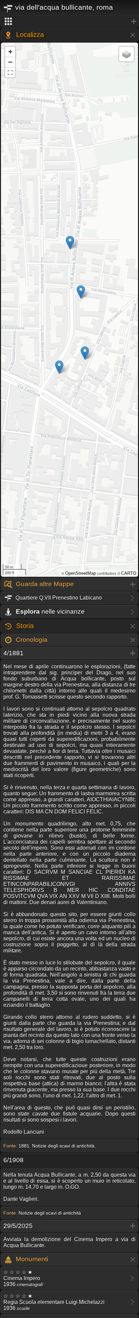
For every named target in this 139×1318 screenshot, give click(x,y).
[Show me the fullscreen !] (10, 72)
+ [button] (10, 51)
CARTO (128, 573)
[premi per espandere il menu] (69, 21)
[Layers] (126, 54)
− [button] (10, 62)
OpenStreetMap (80, 573)
